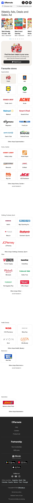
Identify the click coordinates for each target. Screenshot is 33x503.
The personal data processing (16, 499)
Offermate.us (21, 487)
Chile (24, 480)
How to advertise (16, 447)
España (10, 482)
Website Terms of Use (16, 495)
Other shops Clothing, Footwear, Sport (16, 251)
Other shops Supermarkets (16, 141)
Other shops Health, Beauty (16, 348)
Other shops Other (15, 291)
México (16, 482)
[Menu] (30, 2)
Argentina (15, 480)
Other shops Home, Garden (16, 183)
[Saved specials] (23, 2)
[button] (26, 2)
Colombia (4, 482)
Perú (20, 482)
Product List (16, 434)
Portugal (25, 482)
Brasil (20, 480)
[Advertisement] (16, 199)
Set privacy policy (16, 492)
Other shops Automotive (16, 411)
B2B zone (17, 450)
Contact (16, 430)
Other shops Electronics (16, 365)
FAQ (16, 427)
